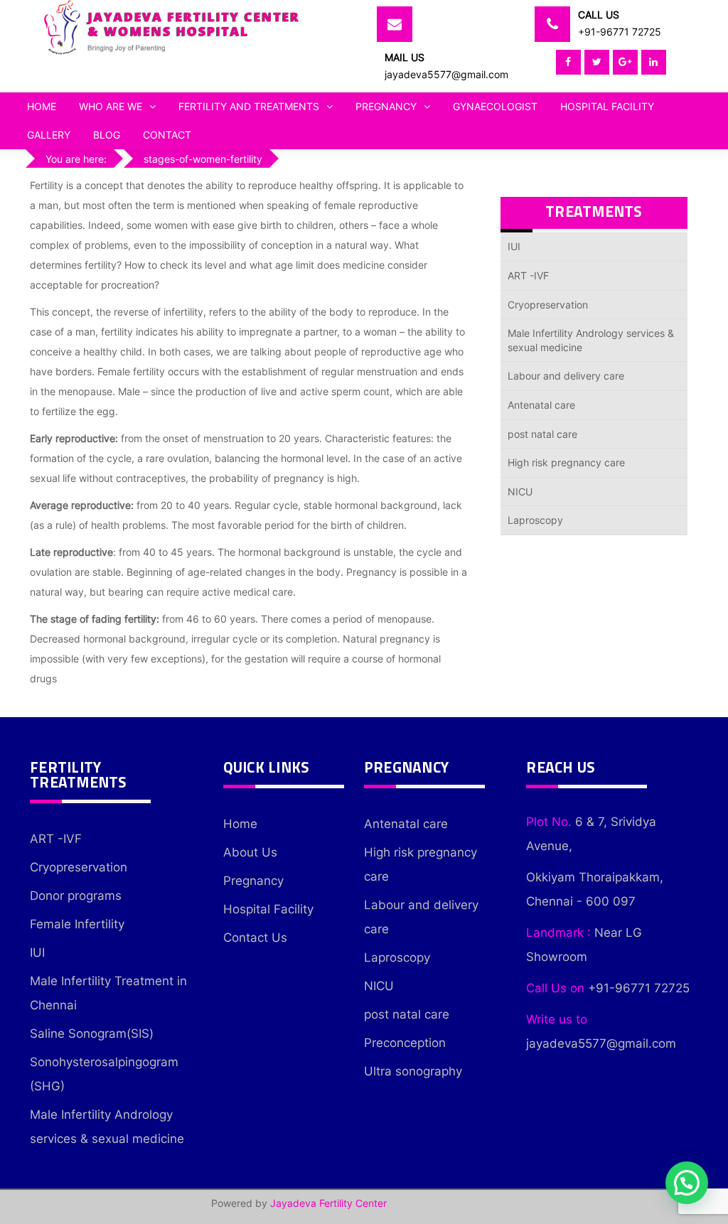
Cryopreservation (548, 305)
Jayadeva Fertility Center (328, 1203)
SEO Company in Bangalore (454, 1203)
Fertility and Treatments (248, 106)
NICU (520, 491)
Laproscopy (535, 520)
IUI (514, 246)
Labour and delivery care (566, 376)
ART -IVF (528, 275)
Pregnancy (386, 106)
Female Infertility (77, 924)
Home (41, 106)
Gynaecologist (495, 106)
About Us (250, 852)
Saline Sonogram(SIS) (92, 1033)
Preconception (405, 1043)
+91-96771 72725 (619, 32)
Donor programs (76, 896)
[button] (686, 1182)
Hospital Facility (607, 106)
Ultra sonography (413, 1071)
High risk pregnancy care (566, 462)
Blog (106, 135)
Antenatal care (541, 405)
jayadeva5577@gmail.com (446, 74)
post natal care (542, 434)
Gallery (48, 135)
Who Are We (110, 106)
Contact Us (255, 937)
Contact (167, 135)
